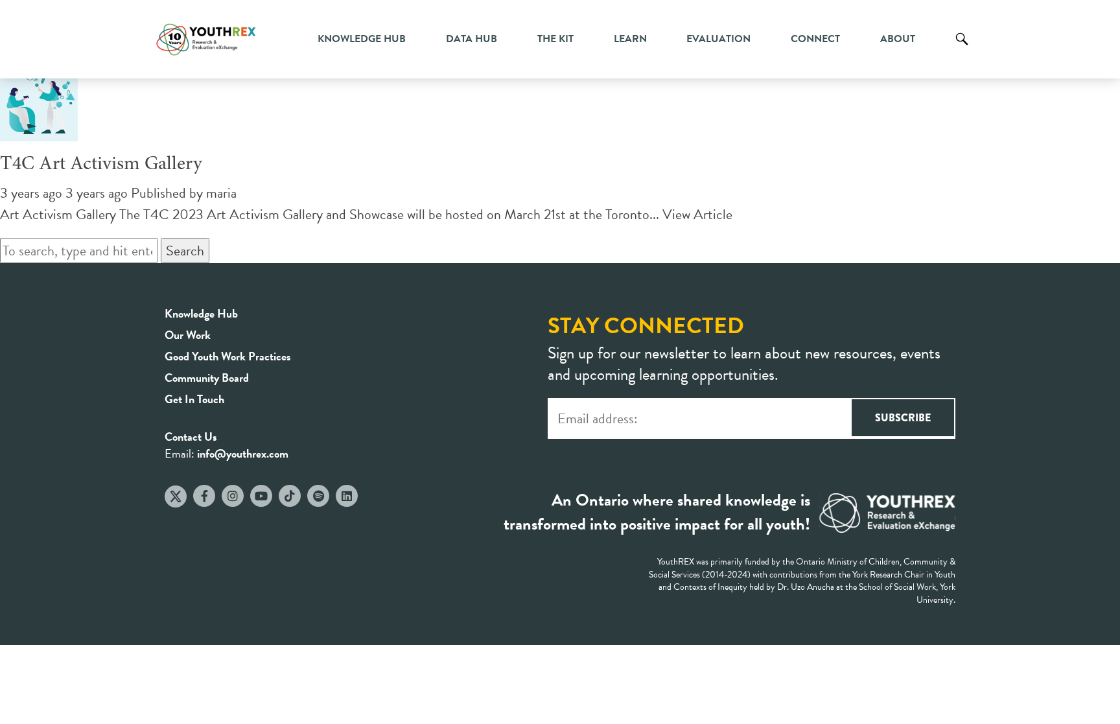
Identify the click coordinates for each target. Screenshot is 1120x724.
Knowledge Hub (362, 39)
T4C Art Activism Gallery (101, 164)
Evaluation (718, 39)
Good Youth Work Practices (228, 356)
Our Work (188, 335)
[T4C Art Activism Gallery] (39, 130)
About (897, 39)
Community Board (207, 377)
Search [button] (185, 250)
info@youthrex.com (242, 453)
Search (961, 48)
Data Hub (471, 39)
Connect (815, 39)
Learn (630, 39)
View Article (697, 214)
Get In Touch (194, 399)
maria (221, 193)
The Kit (555, 39)
